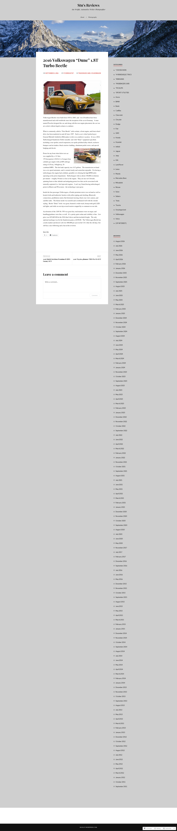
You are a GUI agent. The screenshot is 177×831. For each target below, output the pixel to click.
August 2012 (120, 750)
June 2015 (119, 606)
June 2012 (119, 759)
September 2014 (121, 647)
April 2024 (119, 354)
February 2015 (121, 624)
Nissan (118, 187)
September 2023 (121, 381)
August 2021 (120, 476)
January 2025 (120, 313)
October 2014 (120, 642)
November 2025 (121, 277)
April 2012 (119, 768)
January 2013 (120, 732)
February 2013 (121, 728)
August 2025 (120, 286)
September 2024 (121, 331)
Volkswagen (96, 73)
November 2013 (121, 692)
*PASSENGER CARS (84, 73)
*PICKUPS (119, 88)
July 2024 (119, 340)
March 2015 (120, 620)
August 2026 (120, 241)
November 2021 (121, 462)
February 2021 (121, 503)
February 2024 (121, 363)
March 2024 (120, 358)
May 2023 (119, 394)
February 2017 (121, 557)
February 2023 (121, 408)
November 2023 (121, 372)
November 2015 (121, 588)
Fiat (117, 129)
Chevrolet (119, 115)
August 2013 (120, 705)
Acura (118, 97)
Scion (117, 192)
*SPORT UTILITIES (122, 93)
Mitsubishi (119, 183)
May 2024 (119, 349)
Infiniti (118, 147)
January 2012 (120, 777)
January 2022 (120, 458)
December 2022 (121, 417)
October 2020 (120, 521)
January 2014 (120, 683)
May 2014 (119, 665)
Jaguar (118, 151)
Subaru (118, 196)
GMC (117, 133)
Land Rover (119, 165)
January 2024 (120, 367)
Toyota (118, 205)
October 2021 (120, 467)
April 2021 (119, 494)
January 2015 (120, 629)
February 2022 (121, 453)
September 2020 (121, 525)
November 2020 (121, 516)
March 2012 (120, 773)
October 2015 (120, 593)
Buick (117, 106)
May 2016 (119, 579)
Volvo (118, 219)
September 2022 (121, 431)
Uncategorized (121, 210)
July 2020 (119, 534)
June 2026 (119, 250)
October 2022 (120, 426)
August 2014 (120, 651)
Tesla (117, 201)
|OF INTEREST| (121, 223)
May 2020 (119, 543)
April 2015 (119, 615)
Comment (95, 295)
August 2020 (120, 530)
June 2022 (119, 439)
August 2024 (120, 336)
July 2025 (119, 291)
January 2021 (120, 507)
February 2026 (121, 264)
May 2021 (119, 489)
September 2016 (121, 566)
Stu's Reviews (88, 5)
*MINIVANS (120, 79)
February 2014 (121, 678)
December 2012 (121, 737)
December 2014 (121, 633)
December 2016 (121, 561)
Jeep (117, 156)
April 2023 (119, 399)
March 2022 (120, 449)
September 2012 (121, 746)
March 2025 (120, 304)
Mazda (118, 174)
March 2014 (120, 674)
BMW (118, 102)
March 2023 (120, 403)
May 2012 (119, 764)
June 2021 (119, 485)
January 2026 (120, 268)
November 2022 (121, 421)
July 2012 (119, 755)
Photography (92, 17)
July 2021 (119, 480)
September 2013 (121, 701)
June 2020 (119, 539)
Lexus (117, 169)
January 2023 (120, 413)
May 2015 (119, 611)
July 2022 (119, 435)
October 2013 (120, 696)
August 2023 (120, 385)
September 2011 (121, 786)
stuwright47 (69, 73)
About (82, 17)
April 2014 (119, 669)
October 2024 (120, 327)
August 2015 (120, 602)
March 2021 (120, 498)
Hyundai (118, 142)
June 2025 (119, 295)
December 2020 (121, 512)
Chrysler (119, 120)
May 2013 (119, 714)
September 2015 (121, 597)
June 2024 (119, 345)
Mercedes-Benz (121, 178)
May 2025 (119, 300)
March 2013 (120, 723)
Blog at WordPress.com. (88, 827)
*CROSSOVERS (121, 70)
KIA (117, 160)
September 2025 (121, 282)
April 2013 (119, 719)
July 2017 (119, 552)
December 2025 (121, 273)
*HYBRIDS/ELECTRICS (123, 75)
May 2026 (119, 255)
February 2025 (121, 309)
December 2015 (121, 584)
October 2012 (120, 741)
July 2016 (119, 570)
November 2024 (121, 322)
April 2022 (119, 444)
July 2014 (119, 656)
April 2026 (119, 259)
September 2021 (121, 471)
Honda (118, 138)
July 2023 (119, 390)
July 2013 (119, 710)
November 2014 (121, 638)
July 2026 (119, 246)
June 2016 (119, 575)
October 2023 (120, 376)
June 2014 (119, 660)
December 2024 (121, 318)
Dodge (118, 124)
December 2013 (121, 687)
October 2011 (120, 782)
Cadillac (118, 111)
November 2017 (121, 548)
